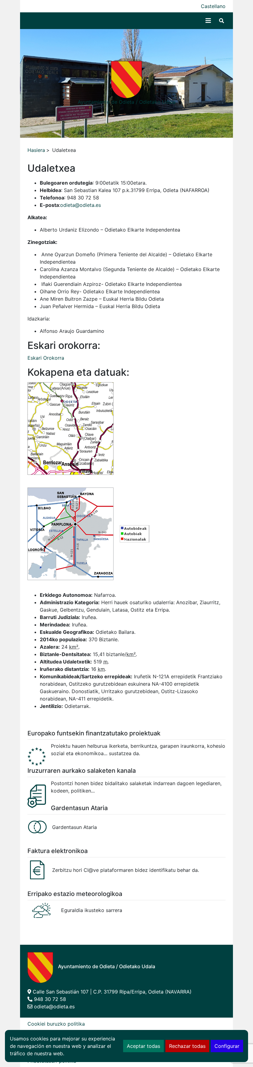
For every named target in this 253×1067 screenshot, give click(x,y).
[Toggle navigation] (208, 20)
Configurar (226, 1046)
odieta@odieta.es (80, 205)
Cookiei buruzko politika (56, 1024)
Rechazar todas (187, 1046)
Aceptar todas (143, 1046)
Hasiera (36, 150)
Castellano (213, 6)
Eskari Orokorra (45, 358)
